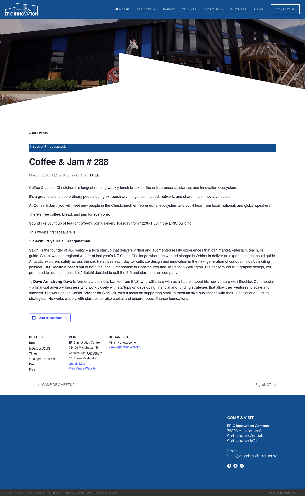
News (259, 9)
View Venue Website (82, 368)
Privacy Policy (106, 493)
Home (124, 9)
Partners (238, 9)
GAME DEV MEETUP (58, 384)
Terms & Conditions (78, 493)
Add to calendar (50, 318)
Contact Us (285, 9)
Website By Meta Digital (285, 492)
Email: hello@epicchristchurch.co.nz (252, 453)
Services (144, 9)
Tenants (189, 9)
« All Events (38, 132)
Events (169, 9)
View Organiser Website (124, 347)
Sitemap (54, 493)
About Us (211, 9)
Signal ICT (263, 384)
